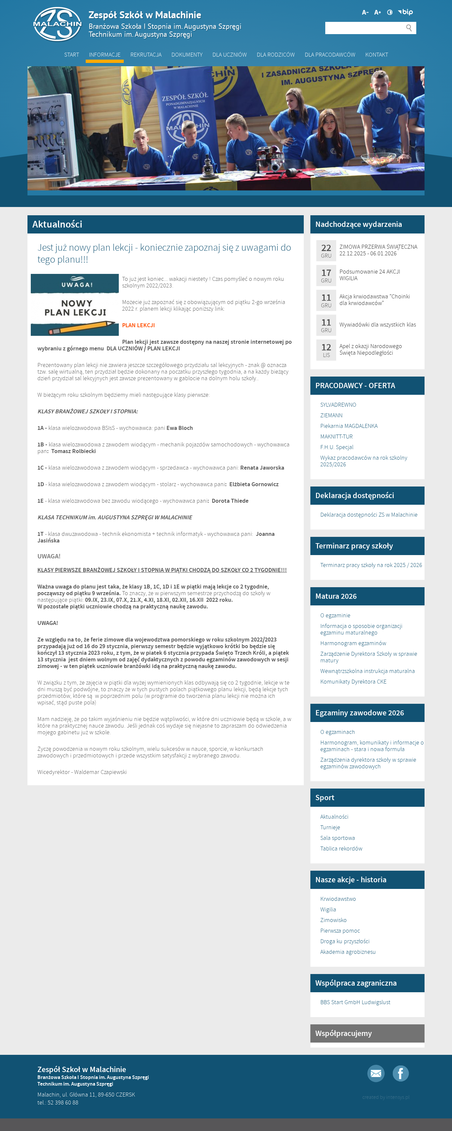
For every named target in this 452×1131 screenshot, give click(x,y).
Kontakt (376, 54)
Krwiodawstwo (338, 899)
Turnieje (330, 827)
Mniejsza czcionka (378, 12)
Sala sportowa (337, 838)
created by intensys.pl (386, 1097)
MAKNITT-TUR (336, 436)
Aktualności (334, 816)
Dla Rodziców (276, 54)
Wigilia (328, 909)
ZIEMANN (331, 415)
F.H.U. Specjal (336, 447)
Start (71, 54)
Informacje (104, 54)
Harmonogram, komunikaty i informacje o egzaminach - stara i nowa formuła (372, 745)
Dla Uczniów (229, 54)
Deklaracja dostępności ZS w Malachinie (369, 514)
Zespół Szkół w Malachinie (165, 23)
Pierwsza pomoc (340, 930)
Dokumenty (187, 54)
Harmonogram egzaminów (353, 643)
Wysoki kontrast (390, 12)
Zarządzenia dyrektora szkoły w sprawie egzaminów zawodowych (368, 763)
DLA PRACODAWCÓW (330, 54)
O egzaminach (337, 732)
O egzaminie (335, 615)
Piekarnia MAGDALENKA (349, 426)
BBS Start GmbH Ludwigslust (355, 1002)
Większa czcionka (365, 12)
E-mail (376, 1073)
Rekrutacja (145, 54)
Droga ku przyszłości (345, 941)
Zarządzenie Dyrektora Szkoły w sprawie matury (368, 657)
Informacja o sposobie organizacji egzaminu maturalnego (361, 629)
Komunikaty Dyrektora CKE (353, 681)
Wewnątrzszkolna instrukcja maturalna (367, 671)
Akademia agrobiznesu (348, 952)
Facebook (401, 1073)
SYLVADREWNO (338, 404)
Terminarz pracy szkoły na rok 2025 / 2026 (371, 565)
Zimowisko (333, 920)
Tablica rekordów (341, 848)
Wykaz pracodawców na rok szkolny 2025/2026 (363, 461)
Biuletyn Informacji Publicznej (405, 12)
